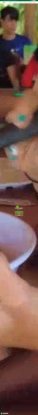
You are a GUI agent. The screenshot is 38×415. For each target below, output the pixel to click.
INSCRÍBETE (19, 215)
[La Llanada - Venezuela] (4, 2)
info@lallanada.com (10, 0)
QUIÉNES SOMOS (16, 2)
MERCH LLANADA (26, 2)
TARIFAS (19, 213)
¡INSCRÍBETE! (34, 0)
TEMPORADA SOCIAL (21, 2)
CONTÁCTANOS (30, 2)
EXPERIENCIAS (11, 2)
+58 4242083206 (15, 0)
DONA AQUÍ (33, 2)
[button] (1, 413)
